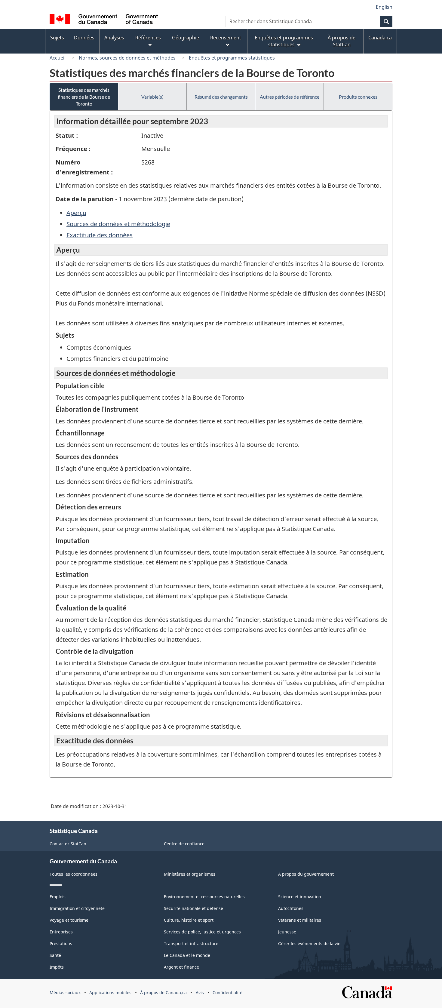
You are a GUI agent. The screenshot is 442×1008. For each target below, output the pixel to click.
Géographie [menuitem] (185, 37)
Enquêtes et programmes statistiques (232, 57)
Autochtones (290, 908)
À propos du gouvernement (306, 874)
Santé (55, 955)
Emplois (58, 896)
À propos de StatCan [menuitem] (341, 41)
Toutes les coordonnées (73, 874)
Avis (200, 992)
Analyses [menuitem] (114, 37)
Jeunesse (287, 932)
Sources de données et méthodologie (118, 224)
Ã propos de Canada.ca (163, 992)
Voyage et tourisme (69, 920)
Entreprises (61, 932)
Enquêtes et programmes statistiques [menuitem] (284, 41)
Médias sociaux (65, 992)
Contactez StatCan (68, 844)
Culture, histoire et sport (188, 920)
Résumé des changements (221, 97)
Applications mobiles (110, 992)
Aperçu (76, 213)
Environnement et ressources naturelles (204, 896)
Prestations (61, 943)
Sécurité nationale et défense (193, 908)
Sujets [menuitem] (57, 37)
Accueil (58, 57)
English (384, 7)
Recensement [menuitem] (225, 37)
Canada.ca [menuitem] (380, 37)
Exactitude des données (99, 235)
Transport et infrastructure (191, 943)
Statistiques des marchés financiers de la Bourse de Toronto (84, 96)
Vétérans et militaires (299, 920)
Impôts (57, 967)
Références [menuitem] (148, 37)
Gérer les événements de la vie (309, 943)
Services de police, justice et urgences (202, 932)
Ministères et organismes (189, 874)
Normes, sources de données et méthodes (127, 57)
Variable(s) (152, 97)
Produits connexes (358, 97)
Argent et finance (181, 967)
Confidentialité (227, 992)
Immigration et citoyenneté (77, 908)
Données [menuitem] (84, 37)
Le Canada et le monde (187, 955)
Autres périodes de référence (289, 97)
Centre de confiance (184, 844)
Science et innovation (299, 896)
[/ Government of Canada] (104, 20)
